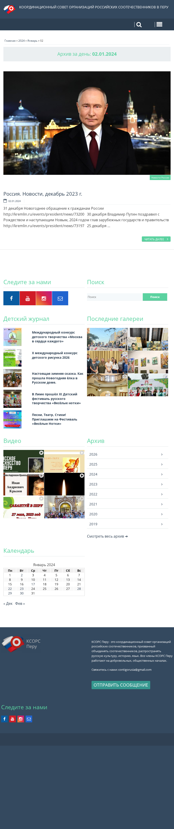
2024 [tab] (93, 474)
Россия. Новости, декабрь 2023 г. (42, 193)
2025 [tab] (93, 464)
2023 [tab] (93, 484)
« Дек (7, 603)
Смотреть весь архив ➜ (107, 536)
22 (10, 588)
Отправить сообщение (121, 685)
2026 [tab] (93, 454)
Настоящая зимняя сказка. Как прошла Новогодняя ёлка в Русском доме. (57, 377)
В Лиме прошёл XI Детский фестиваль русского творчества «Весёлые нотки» (56, 398)
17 (33, 584)
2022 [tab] (93, 494)
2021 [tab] (93, 504)
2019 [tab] (93, 524)
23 (22, 588)
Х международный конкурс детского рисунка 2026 (54, 355)
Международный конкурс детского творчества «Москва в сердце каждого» (57, 336)
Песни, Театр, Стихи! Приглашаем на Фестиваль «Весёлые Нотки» (54, 419)
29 (10, 593)
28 (79, 588)
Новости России (160, 177)
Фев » (20, 603)
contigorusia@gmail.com (135, 670)
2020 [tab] (93, 514)
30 (22, 593)
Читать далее (154, 239)
